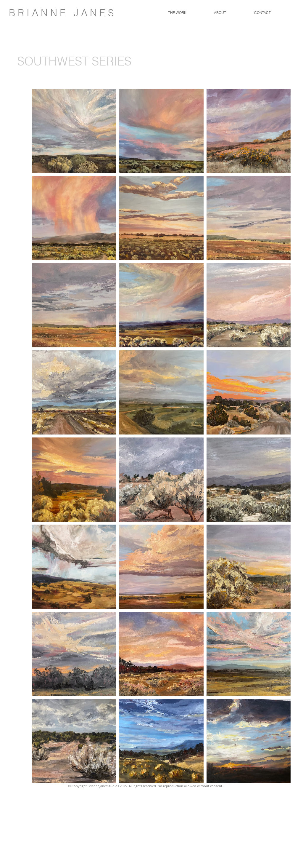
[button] (177, 12)
